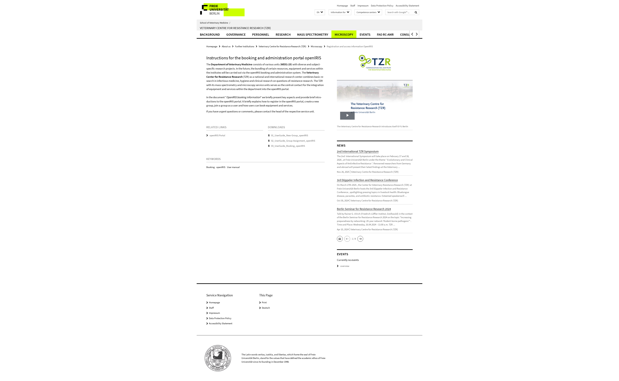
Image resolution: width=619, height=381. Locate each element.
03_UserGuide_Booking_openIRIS (288, 145)
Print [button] (264, 302)
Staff (352, 5)
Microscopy (344, 34)
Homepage (342, 5)
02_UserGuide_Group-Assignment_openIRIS (293, 140)
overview (344, 265)
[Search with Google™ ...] (416, 12)
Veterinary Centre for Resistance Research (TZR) (235, 28)
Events (365, 34)
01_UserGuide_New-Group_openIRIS (289, 135)
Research (283, 34)
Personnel (260, 34)
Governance (236, 34)
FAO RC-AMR (385, 34)
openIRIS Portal (217, 135)
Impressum (363, 5)
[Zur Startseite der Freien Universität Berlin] (224, 9)
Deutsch (266, 307)
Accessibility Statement (407, 5)
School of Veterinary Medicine (215, 23)
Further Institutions (244, 46)
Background (210, 34)
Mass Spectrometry (312, 34)
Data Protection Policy (382, 5)
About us (226, 46)
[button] (320, 12)
